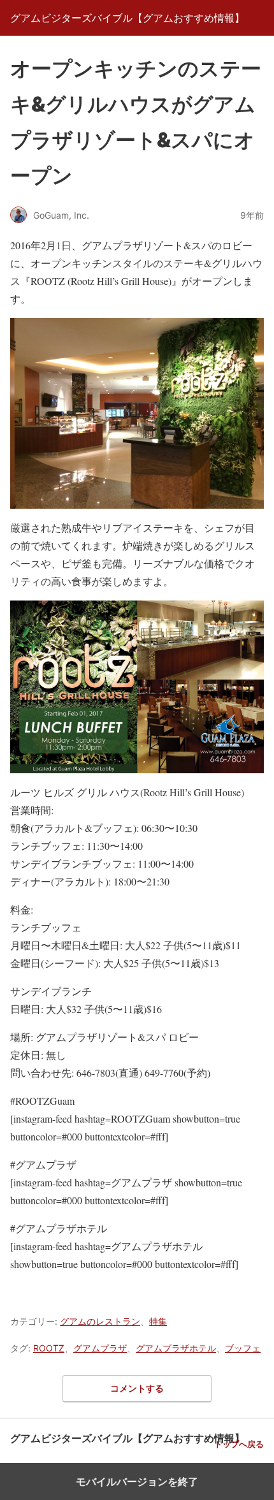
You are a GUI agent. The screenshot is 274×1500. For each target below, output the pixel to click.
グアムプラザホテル (176, 1348)
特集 (158, 1321)
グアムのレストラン (100, 1321)
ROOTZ (48, 1348)
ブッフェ (243, 1348)
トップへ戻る (239, 1444)
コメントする (137, 1388)
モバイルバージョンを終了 (137, 1481)
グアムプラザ (100, 1348)
